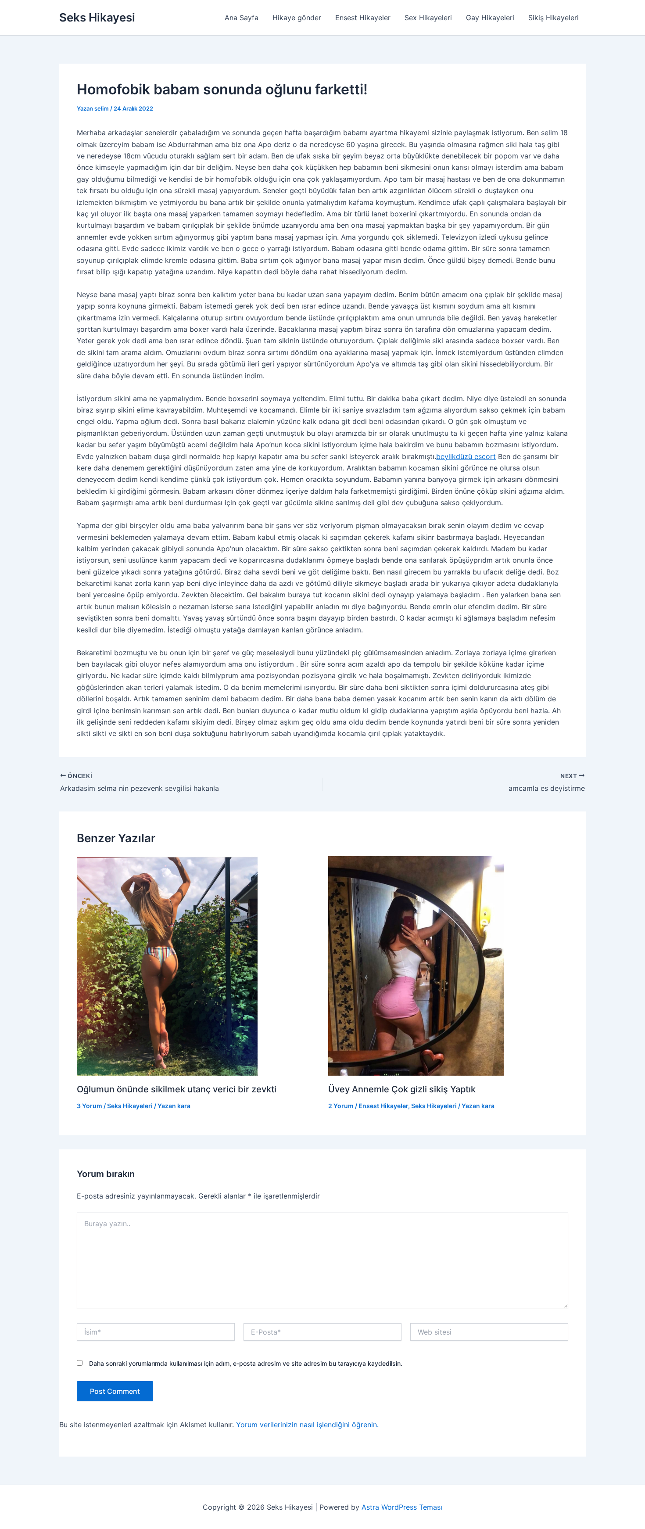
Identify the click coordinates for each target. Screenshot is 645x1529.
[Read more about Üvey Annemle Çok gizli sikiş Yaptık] (416, 965)
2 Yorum (341, 1105)
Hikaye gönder (296, 17)
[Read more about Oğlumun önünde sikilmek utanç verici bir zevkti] (167, 965)
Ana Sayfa (241, 17)
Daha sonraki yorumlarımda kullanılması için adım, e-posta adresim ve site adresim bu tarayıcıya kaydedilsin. (245, 1363)
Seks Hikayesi (97, 17)
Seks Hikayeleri (130, 1105)
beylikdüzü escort (466, 456)
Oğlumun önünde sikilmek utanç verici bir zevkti (176, 1089)
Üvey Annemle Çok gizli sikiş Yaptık (402, 1089)
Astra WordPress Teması (402, 1507)
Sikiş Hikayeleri (553, 17)
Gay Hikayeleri (490, 17)
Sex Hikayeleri (428, 17)
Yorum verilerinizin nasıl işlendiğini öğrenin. (307, 1424)
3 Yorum (89, 1105)
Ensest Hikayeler (363, 17)
